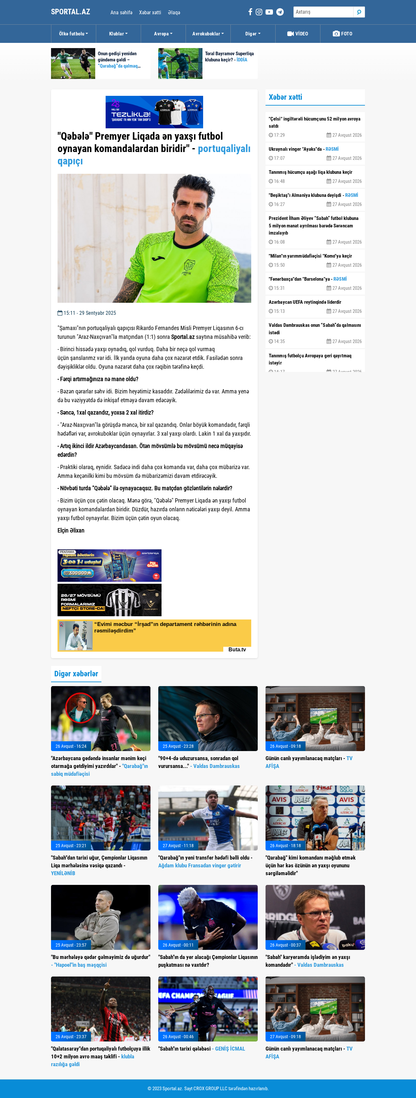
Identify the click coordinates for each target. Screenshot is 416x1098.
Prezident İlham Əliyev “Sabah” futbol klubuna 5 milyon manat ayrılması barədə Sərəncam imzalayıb (315, 230)
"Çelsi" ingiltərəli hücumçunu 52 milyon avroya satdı (315, 127)
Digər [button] (251, 34)
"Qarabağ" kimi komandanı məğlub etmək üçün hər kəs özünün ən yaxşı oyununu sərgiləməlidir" (311, 865)
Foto (346, 34)
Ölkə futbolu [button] (71, 34)
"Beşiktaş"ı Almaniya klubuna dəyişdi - (315, 199)
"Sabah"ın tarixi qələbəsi (201, 1048)
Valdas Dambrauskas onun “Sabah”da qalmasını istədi (315, 333)
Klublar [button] (116, 34)
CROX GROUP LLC (210, 1089)
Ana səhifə (121, 12)
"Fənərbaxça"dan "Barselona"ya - (315, 283)
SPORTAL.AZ (71, 11)
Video (301, 34)
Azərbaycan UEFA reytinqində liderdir (315, 306)
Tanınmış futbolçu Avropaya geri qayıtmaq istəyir (315, 364)
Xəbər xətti (150, 12)
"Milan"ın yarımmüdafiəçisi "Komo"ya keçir (315, 260)
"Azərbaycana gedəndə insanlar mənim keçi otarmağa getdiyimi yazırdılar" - (99, 766)
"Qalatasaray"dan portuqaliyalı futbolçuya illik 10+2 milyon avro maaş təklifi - (100, 1056)
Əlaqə (174, 12)
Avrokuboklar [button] (206, 34)
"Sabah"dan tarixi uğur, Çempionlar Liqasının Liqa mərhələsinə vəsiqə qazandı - (99, 865)
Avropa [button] (161, 34)
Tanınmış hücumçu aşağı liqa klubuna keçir (315, 176)
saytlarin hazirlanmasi (84, 542)
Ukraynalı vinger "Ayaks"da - (315, 153)
